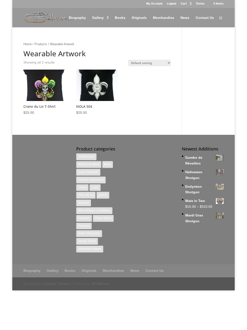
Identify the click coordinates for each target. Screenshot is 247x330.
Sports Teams (87, 241)
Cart (184, 3)
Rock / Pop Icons (89, 233)
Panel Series (103, 218)
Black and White (88, 164)
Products (40, 44)
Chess (82, 187)
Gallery (98, 18)
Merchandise (163, 18)
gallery (102, 195)
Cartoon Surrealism (91, 179)
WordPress (101, 284)
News (184, 18)
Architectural (86, 156)
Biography (77, 18)
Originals (139, 18)
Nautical (83, 202)
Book (107, 164)
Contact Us (205, 18)
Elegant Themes (56, 284)
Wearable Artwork (89, 249)
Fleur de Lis (86, 195)
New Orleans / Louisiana (94, 210)
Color (95, 187)
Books (120, 18)
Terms (200, 3)
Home (27, 44)
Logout (171, 3)
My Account (154, 3)
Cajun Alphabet (88, 172)
